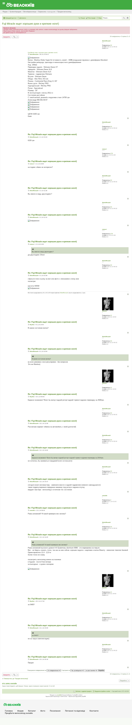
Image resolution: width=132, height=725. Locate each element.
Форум (20, 711)
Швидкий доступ (11, 18)
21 (111, 315)
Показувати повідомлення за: (37, 670)
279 (111, 153)
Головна (9, 711)
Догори (128, 118)
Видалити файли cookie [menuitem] (102, 691)
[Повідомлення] (28, 54)
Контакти (94, 711)
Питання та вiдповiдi (75, 711)
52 (111, 45)
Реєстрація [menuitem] (91, 18)
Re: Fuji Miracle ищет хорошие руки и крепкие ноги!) (52, 134)
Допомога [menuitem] (23, 18)
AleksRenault (106, 41)
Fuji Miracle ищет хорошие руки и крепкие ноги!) (30, 23)
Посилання (55, 711)
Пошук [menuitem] (83, 18)
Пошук (124, 17)
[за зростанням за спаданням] (91, 670)
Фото (42, 711)
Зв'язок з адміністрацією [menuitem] (84, 691)
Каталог (32, 711)
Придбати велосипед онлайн (19, 713)
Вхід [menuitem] (100, 18)
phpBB (59, 695)
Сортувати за (66, 670)
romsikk (104, 495)
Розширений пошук (127, 17)
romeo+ (104, 149)
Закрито (6, 37)
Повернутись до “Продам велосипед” (16, 678)
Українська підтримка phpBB (77, 696)
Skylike (104, 311)
